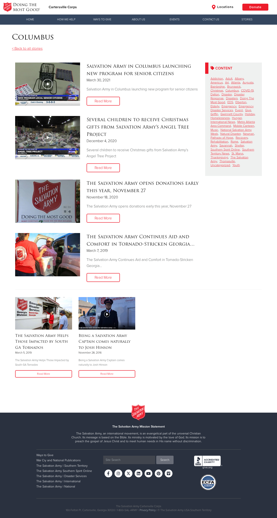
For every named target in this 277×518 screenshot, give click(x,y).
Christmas (217, 90)
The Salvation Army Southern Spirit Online (64, 471)
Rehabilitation (219, 141)
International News (223, 122)
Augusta (248, 82)
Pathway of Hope (222, 138)
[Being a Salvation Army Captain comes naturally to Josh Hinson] (107, 313)
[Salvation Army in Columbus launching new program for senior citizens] (47, 84)
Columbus (232, 90)
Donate (255, 7)
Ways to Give (102, 19)
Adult (228, 78)
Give (248, 110)
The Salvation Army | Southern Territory (62, 466)
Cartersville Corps (63, 7)
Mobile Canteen (243, 126)
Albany (239, 78)
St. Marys (237, 153)
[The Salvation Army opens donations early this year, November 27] (47, 201)
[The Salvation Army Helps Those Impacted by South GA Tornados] (43, 313)
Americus (217, 82)
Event (239, 110)
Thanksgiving (219, 157)
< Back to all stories (27, 48)
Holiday (250, 114)
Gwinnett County (232, 114)
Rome (234, 141)
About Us (138, 19)
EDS (230, 102)
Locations (225, 7)
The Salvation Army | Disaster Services (61, 476)
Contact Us (211, 19)
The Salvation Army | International (58, 481)
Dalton (215, 94)
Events (175, 19)
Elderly (215, 106)
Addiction (217, 78)
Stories (247, 19)
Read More (103, 101)
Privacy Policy (148, 510)
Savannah (225, 145)
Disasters (232, 98)
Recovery (242, 138)
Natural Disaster (230, 134)
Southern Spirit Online (225, 149)
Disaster (227, 94)
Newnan (248, 134)
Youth (236, 165)
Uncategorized (220, 165)
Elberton (240, 102)
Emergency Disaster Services (232, 108)
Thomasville (227, 161)
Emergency (229, 106)
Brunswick (234, 86)
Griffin (214, 114)
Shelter (239, 145)
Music (214, 130)
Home (30, 19)
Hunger (237, 118)
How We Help (66, 19)
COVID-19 (247, 90)
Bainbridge (218, 86)
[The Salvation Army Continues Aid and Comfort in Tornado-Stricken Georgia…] (47, 254)
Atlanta (235, 82)
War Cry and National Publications (58, 460)
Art (227, 82)
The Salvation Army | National (55, 486)
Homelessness (220, 118)
